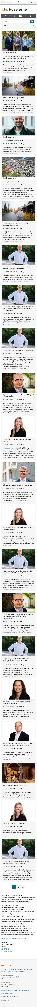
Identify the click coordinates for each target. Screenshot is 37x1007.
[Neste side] (18, 887)
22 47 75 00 (5, 949)
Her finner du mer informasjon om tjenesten (13, 971)
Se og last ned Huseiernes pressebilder (14, 938)
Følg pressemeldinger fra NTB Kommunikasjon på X (16, 990)
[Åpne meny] (19, 2)
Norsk (3, 1000)
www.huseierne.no (7, 951)
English (7, 1000)
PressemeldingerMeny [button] (16, 16)
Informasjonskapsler (7, 993)
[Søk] (32, 21)
